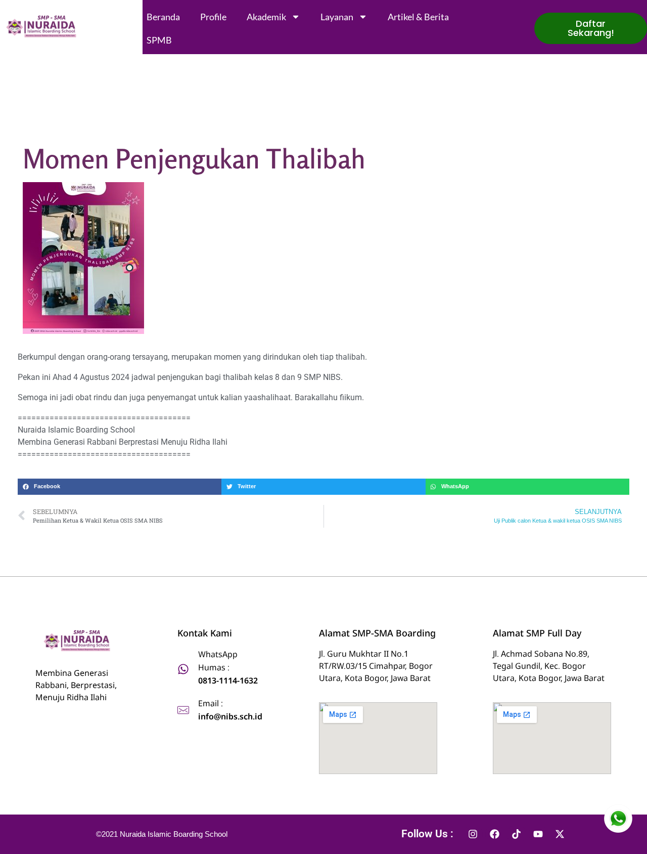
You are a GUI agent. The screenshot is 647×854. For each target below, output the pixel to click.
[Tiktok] (516, 834)
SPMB (159, 40)
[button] (119, 487)
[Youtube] (538, 834)
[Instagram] (473, 834)
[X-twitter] (560, 834)
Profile (213, 16)
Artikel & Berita (418, 16)
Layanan (336, 16)
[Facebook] (494, 834)
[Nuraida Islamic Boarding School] (43, 26)
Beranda (163, 16)
